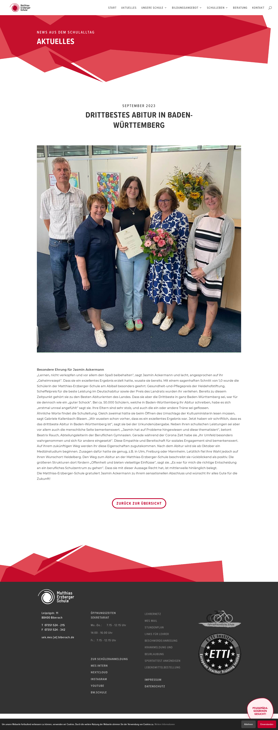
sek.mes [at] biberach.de (58, 637)
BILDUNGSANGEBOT (185, 8)
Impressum (153, 679)
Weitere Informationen (165, 724)
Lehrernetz (153, 614)
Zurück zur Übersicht (139, 503)
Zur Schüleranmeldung (109, 659)
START (112, 8)
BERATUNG (240, 8)
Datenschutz (155, 686)
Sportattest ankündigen (162, 660)
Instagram (99, 679)
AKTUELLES (129, 8)
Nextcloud (99, 672)
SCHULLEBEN (215, 8)
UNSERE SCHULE (152, 8)
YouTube (97, 685)
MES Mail (151, 620)
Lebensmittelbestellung (162, 667)
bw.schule (99, 692)
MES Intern (99, 665)
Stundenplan (154, 627)
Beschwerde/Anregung (161, 640)
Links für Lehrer (157, 634)
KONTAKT (258, 8)
